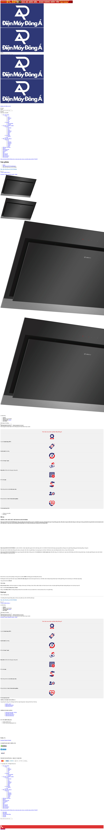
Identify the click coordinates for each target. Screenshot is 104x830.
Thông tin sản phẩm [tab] (6, 513)
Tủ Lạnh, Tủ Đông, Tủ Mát (8, 125)
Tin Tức (4, 775)
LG (8, 120)
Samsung (9, 118)
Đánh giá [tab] (4, 514)
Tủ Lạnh (7, 126)
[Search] (12, 778)
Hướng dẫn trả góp (9, 665)
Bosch (10, 419)
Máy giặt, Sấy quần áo (7, 138)
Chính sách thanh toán (9, 675)
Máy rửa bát (5, 154)
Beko (9, 134)
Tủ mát (6, 137)
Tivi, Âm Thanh (6, 114)
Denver (9, 136)
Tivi (6, 115)
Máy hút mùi (5, 153)
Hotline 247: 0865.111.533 (5, 106)
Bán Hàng (5, 772)
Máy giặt (7, 139)
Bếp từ (4, 148)
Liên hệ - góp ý (8, 663)
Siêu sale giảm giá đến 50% (5, 159)
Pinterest (6, 699)
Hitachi (9, 132)
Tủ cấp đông (7, 135)
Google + (13, 174)
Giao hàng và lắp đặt (9, 673)
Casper (9, 145)
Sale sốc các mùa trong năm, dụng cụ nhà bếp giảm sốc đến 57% (24, 159)
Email (16, 174)
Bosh (9, 133)
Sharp (9, 119)
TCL (9, 121)
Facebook (2, 174)
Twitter (5, 174)
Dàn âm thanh (10, 123)
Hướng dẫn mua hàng (9, 664)
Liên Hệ (4, 776)
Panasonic (10, 131)
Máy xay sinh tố (6, 155)
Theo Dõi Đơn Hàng (7, 774)
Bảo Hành (5, 771)
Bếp (3, 152)
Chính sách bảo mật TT (9, 674)
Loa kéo (9, 124)
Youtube (9, 699)
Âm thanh (7, 122)
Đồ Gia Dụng (5, 157)
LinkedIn (9, 174)
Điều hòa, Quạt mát (6, 147)
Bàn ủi (4, 151)
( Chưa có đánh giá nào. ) (5, 172)
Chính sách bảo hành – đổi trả (11, 672)
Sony (9, 116)
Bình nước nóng (6, 149)
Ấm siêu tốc (5, 150)
